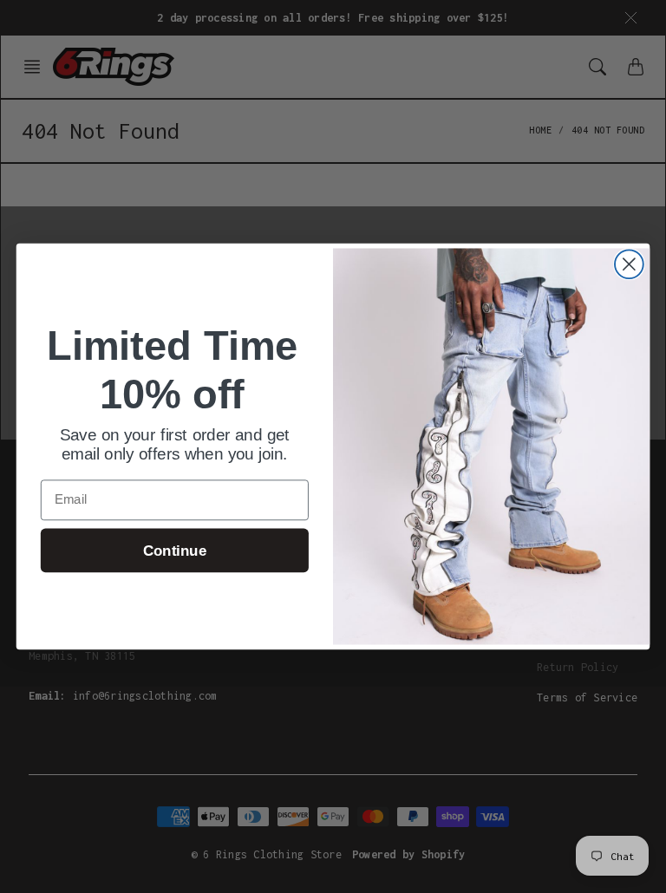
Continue (174, 551)
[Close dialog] (629, 264)
